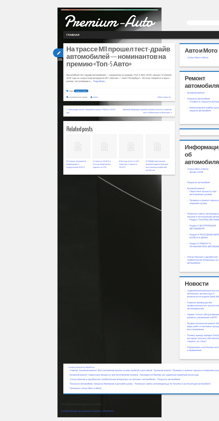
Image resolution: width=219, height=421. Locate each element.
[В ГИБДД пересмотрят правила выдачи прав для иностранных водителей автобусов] (158, 146)
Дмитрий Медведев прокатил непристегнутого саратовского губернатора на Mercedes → (147, 111)
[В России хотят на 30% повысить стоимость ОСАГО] (131, 146)
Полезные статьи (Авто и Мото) (85, 388)
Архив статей (196, 172)
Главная (74, 370)
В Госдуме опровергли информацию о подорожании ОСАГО (76, 164)
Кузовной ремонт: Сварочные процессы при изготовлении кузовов (104, 374)
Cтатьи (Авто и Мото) (197, 57)
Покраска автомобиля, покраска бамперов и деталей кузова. (101, 383)
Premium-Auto (108, 21)
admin (95, 97)
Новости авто (81, 91)
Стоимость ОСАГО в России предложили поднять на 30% (102, 164)
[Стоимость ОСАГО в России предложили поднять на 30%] (105, 146)
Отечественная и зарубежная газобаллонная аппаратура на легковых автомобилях (113, 379)
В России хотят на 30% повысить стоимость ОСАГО (129, 164)
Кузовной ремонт (196, 92)
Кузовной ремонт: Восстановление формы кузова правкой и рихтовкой (115, 370)
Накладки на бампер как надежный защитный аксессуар (169, 374)
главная (72, 35)
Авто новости (165, 97)
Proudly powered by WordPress (81, 367)
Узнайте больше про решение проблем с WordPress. (87, 411)
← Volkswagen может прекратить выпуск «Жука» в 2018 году (91, 111)
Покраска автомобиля (198, 98)
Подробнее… (99, 81)
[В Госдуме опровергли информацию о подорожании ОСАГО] (78, 146)
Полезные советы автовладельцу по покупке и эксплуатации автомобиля (172, 383)
